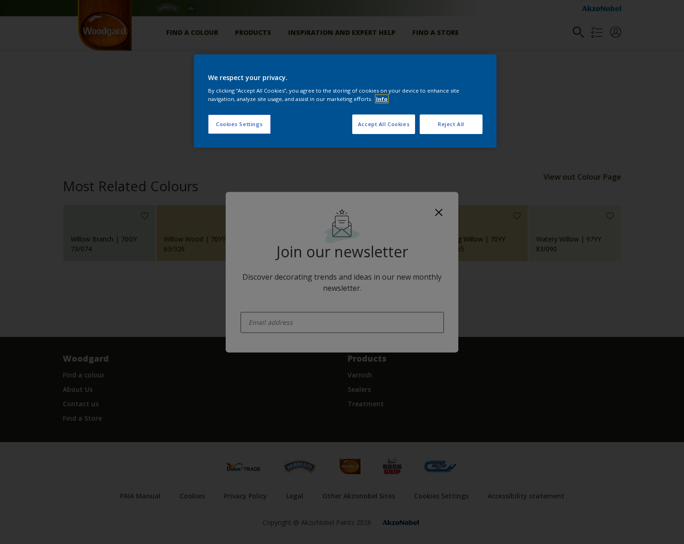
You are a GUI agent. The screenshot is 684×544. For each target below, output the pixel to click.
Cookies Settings (239, 124)
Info (382, 98)
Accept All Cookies (383, 124)
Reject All (451, 124)
